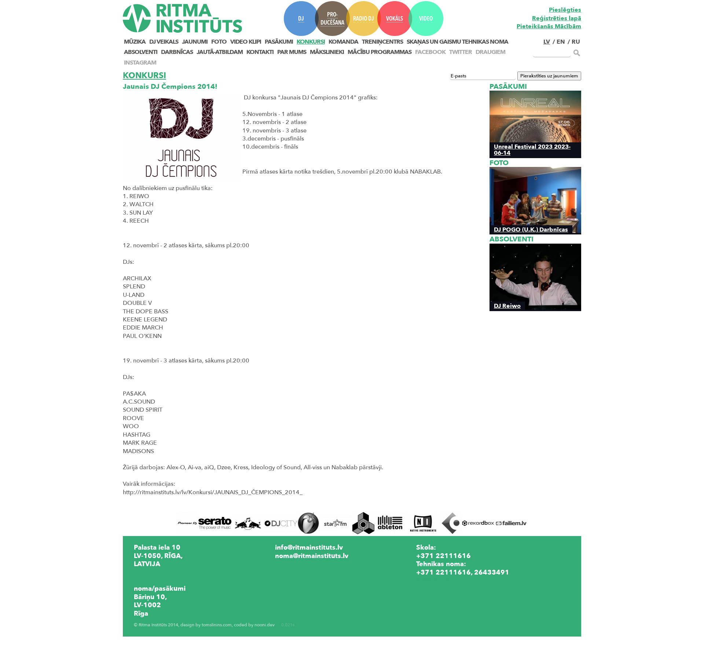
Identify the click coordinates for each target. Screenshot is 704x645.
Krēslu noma (436, 580)
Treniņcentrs (382, 42)
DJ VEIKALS (163, 42)
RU (576, 42)
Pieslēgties (565, 10)
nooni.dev (264, 625)
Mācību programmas (379, 52)
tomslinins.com (217, 625)
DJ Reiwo (507, 306)
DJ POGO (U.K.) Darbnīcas (531, 229)
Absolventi (140, 52)
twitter (460, 52)
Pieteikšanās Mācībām (549, 26)
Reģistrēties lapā (556, 18)
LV (546, 42)
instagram (140, 63)
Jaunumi (195, 42)
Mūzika (135, 42)
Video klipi (245, 42)
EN (561, 42)
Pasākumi (279, 42)
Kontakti (260, 52)
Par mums (291, 52)
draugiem (490, 52)
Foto (219, 42)
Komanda (343, 42)
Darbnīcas (177, 52)
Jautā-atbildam (220, 52)
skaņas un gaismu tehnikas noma (457, 42)
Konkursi (311, 42)
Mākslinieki (327, 52)
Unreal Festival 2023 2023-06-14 (532, 150)
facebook (430, 52)
